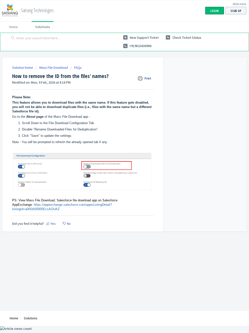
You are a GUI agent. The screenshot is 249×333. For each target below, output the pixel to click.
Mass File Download (53, 67)
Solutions (42, 27)
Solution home (23, 67)
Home (13, 27)
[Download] (115, 104)
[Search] (12, 38)
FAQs (78, 67)
